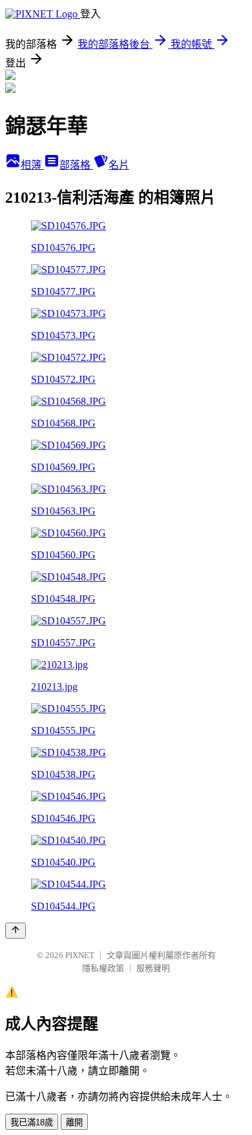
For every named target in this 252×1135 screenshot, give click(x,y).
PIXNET (79, 955)
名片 (119, 164)
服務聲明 (153, 968)
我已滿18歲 (31, 1122)
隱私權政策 (103, 968)
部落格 (76, 164)
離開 (74, 1122)
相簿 (32, 164)
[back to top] (15, 931)
